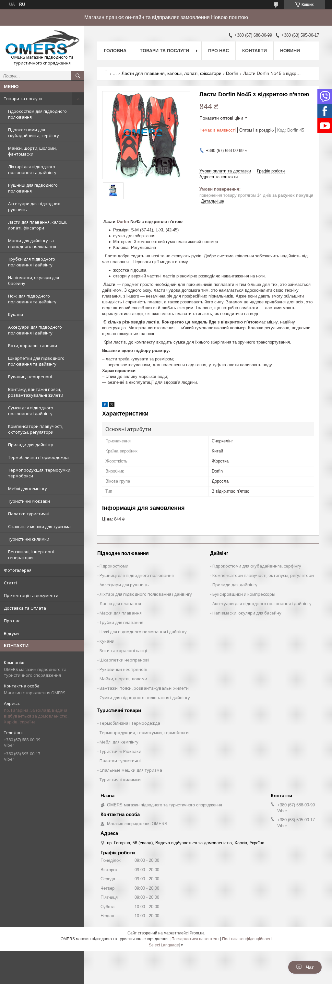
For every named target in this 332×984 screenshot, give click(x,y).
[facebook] (105, 405)
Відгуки (11, 633)
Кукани (15, 314)
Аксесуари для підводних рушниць (34, 206)
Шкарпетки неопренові (124, 660)
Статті (10, 583)
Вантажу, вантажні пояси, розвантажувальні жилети (35, 392)
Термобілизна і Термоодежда (38, 457)
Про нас (12, 621)
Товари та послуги (23, 98)
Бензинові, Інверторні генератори (31, 554)
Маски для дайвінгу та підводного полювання (32, 243)
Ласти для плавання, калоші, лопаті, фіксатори (37, 225)
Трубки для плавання (121, 622)
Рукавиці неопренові (30, 377)
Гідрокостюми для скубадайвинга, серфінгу (33, 132)
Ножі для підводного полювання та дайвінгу (32, 299)
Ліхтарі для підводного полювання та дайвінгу (32, 169)
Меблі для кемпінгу (27, 488)
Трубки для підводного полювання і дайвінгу (31, 262)
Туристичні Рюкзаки (29, 501)
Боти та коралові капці (123, 650)
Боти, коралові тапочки (32, 345)
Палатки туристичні (28, 514)
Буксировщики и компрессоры (243, 594)
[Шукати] (77, 76)
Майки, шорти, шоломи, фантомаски (32, 151)
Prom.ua (197, 933)
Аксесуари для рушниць (124, 585)
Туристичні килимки (28, 539)
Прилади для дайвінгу (30, 445)
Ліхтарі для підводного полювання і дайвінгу (146, 594)
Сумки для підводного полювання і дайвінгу (30, 410)
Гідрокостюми (114, 566)
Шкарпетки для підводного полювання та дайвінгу (36, 361)
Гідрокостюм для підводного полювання (37, 114)
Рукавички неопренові (123, 669)
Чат (310, 967)
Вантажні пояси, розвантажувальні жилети (144, 688)
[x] (111, 405)
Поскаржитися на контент (195, 939)
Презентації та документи (31, 595)
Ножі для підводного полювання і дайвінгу (143, 632)
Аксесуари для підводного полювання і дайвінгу (35, 330)
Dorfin (232, 73)
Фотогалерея (17, 570)
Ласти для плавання (120, 603)
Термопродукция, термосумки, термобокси (39, 473)
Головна (115, 50)
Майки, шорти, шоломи (123, 679)
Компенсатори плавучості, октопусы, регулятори (35, 429)
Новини (290, 50)
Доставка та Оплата (25, 608)
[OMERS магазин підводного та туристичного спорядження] (42, 42)
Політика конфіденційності (247, 939)
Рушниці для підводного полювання (33, 188)
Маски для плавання (121, 613)
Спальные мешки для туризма (39, 526)
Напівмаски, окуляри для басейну (33, 280)
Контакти (254, 50)
